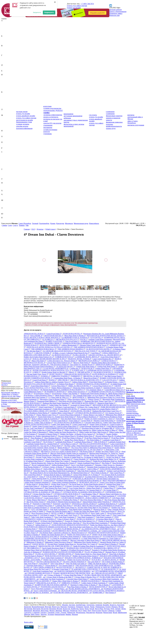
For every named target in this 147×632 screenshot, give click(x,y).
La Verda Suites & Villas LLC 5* (60, 397)
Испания (4, 88)
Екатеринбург (44, 223)
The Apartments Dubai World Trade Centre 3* (96, 515)
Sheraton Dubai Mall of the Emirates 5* (104, 363)
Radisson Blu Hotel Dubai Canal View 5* (107, 411)
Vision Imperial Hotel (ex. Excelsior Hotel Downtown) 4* (51, 478)
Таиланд (4, 171)
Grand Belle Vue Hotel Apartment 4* (52, 579)
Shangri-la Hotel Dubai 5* (106, 403)
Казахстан (5, 94)
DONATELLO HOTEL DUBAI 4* (84, 504)
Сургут (15, 225)
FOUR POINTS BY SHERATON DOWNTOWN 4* (70, 525)
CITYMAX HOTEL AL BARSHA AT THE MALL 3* (43, 492)
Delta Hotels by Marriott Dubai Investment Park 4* (64, 502)
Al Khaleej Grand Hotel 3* (61, 569)
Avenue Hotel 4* (49, 480)
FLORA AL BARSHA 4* (86, 519)
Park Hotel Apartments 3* (59, 509)
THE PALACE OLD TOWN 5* (86, 351)
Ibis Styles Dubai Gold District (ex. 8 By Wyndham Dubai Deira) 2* (93, 527)
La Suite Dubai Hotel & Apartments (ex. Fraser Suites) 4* (101, 538)
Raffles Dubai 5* (29, 415)
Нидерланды (6, 133)
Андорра (4, 30)
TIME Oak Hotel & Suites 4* (98, 563)
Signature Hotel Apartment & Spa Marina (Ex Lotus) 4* (106, 467)
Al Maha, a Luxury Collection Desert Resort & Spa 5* (71, 353)
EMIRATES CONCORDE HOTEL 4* (37, 355)
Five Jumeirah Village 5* (94, 390)
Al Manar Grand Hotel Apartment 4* (39, 409)
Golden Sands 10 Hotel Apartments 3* (94, 583)
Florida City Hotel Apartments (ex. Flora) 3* (100, 419)
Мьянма (4, 129)
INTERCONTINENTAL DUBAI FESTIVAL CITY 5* (52, 370)
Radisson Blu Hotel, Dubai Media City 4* (104, 459)
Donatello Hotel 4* (30, 417)
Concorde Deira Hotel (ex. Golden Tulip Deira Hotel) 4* (103, 422)
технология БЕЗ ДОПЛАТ (53, 110)
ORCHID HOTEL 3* (85, 372)
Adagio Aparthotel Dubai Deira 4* (89, 463)
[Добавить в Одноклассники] (29, 598)
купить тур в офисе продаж (77, 6)
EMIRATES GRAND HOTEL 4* (78, 513)
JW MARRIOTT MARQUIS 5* (55, 392)
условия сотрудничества (52, 108)
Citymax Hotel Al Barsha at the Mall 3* (59, 577)
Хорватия (4, 192)
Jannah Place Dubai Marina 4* (75, 440)
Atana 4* (42, 477)
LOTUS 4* (28, 359)
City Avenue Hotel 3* (110, 490)
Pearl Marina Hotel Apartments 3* (80, 509)
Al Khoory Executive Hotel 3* (75, 486)
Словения (5, 167)
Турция (4, 177)
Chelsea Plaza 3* (109, 488)
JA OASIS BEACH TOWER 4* (114, 536)
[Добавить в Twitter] (32, 598)
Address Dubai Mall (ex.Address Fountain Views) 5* (53, 382)
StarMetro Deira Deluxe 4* (33, 469)
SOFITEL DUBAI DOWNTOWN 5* (37, 424)
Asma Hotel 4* (44, 563)
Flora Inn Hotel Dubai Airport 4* (72, 419)
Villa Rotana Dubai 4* (87, 451)
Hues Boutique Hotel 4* (52, 438)
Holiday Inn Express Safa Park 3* (79, 560)
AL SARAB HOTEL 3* (109, 569)
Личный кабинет (115, 10)
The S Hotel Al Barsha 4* (100, 473)
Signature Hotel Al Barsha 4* (76, 467)
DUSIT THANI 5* (56, 374)
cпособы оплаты (22, 126)
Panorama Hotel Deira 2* (35, 565)
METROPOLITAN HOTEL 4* (35, 363)
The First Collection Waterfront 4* (74, 562)
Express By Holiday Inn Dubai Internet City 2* (81, 521)
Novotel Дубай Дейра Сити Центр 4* (49, 457)
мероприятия (68, 114)
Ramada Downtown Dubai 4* (81, 461)
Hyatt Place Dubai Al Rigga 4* (72, 438)
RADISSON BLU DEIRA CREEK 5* (48, 343)
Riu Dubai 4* (106, 463)
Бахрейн (4, 38)
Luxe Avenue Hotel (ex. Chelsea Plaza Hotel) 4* (85, 488)
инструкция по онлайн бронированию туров (24, 121)
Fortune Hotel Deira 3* (103, 368)
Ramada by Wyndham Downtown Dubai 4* (76, 550)
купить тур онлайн (74, 7)
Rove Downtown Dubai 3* (41, 513)
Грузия (3, 63)
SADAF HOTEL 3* (39, 544)
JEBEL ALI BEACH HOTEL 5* (79, 386)
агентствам (47, 106)
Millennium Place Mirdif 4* (115, 415)
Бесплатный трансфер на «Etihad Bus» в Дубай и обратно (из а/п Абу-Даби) (10, 394)
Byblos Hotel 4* (32, 484)
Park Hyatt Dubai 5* (73, 341)
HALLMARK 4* (36, 336)
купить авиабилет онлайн (25, 116)
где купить (93, 115)
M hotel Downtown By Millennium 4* (49, 455)
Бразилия (4, 44)
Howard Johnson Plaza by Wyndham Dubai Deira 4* (76, 436)
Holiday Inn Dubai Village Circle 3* (108, 451)
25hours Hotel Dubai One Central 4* (57, 461)
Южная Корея (6, 216)
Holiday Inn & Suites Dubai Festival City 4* (39, 357)
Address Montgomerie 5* (70, 345)
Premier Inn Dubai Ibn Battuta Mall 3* (59, 511)
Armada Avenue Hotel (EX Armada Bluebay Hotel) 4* (99, 409)
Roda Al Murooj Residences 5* (87, 417)
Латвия (4, 111)
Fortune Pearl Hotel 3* (68, 496)
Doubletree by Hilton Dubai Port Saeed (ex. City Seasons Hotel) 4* (79, 490)
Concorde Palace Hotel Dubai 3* (77, 579)
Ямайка (4, 219)
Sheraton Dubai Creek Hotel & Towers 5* (94, 345)
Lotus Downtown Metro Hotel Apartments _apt (106, 579)
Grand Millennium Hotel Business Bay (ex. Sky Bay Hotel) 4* (81, 449)
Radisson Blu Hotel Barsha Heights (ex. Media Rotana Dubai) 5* (103, 393)
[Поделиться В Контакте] (34, 598)
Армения (4, 34)
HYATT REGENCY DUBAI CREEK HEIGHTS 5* (42, 337)
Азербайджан (6, 26)
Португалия (5, 146)
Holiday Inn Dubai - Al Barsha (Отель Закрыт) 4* (77, 434)
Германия (4, 59)
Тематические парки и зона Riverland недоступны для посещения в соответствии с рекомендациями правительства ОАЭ (135, 405)
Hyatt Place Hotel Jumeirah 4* (70, 536)
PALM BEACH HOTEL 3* (103, 372)
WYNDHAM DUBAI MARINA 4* (89, 480)
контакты (130, 115)
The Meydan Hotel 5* (34, 351)
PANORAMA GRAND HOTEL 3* (53, 587)
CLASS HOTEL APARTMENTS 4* (56, 368)
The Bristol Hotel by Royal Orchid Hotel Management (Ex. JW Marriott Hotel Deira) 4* (60, 473)
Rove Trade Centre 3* (98, 513)
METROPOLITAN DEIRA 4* (89, 361)
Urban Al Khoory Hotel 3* (66, 519)
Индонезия (5, 80)
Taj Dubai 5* (100, 434)
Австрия (4, 24)
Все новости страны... (137, 441)
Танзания (4, 173)
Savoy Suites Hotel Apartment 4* (52, 558)
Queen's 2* (30, 525)
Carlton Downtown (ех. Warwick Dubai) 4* (62, 361)
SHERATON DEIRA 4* (104, 364)
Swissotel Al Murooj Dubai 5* (48, 434)
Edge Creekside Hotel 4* (116, 509)
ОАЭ (3, 138)
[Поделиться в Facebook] (25, 598)
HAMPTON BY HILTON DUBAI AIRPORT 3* (52, 585)
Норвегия (4, 134)
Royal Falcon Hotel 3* (115, 513)
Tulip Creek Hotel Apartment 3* (42, 517)
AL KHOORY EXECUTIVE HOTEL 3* (85, 569)
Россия (3, 150)
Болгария (4, 42)
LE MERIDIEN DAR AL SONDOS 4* (75, 337)
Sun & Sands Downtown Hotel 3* (54, 548)
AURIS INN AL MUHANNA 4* (84, 478)
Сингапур (5, 165)
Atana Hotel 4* (64, 411)
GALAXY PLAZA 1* (110, 380)
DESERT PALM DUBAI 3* (91, 581)
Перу (3, 144)
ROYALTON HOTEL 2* (65, 567)
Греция (3, 61)
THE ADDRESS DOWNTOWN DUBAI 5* (89, 347)
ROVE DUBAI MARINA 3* (50, 345)
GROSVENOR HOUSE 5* (53, 336)
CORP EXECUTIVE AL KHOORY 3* (37, 581)
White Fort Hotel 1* (46, 529)
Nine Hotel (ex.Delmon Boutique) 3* (36, 507)
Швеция (4, 204)
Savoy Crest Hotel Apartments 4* (82, 465)
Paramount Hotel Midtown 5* (47, 401)
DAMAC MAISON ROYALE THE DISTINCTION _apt (73, 573)
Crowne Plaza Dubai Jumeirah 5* (70, 415)
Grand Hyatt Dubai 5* (54, 334)
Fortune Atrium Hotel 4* (43, 523)
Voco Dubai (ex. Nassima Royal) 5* (82, 364)
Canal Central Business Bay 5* (103, 359)
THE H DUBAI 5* (100, 442)
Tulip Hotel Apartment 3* (86, 517)
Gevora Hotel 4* (86, 421)
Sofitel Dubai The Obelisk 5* (59, 405)
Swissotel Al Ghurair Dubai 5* (81, 405)
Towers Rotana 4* (51, 565)
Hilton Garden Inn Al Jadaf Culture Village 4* (48, 430)
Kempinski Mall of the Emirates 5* (36, 397)
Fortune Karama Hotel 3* (50, 496)
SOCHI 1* (84, 339)
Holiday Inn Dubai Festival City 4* (79, 535)
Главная (27, 229)
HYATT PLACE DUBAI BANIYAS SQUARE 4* (41, 536)
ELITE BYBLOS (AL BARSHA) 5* (105, 374)
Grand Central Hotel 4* (81, 424)
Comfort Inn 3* (75, 368)
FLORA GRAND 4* (80, 355)
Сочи (10, 225)
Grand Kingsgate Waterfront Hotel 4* (92, 426)
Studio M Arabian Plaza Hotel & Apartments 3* (89, 546)
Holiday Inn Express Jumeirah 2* (54, 560)
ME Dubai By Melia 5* (114, 395)
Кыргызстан (5, 107)
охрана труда (110, 128)
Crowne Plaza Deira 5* (59, 386)
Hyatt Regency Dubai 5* (42, 393)
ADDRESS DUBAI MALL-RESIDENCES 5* (79, 343)
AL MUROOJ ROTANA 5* (62, 355)
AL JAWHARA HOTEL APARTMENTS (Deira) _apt (100, 529)
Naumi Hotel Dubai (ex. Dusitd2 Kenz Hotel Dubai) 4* (57, 417)
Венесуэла (5, 51)
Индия (3, 78)
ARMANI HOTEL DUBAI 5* (34, 334)
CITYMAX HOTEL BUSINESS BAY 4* (89, 413)
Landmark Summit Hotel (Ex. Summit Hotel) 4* (43, 444)
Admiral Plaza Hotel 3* (114, 484)
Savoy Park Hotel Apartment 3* (42, 589)
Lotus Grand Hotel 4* (117, 444)
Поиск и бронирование (117, 11)
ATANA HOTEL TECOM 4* (81, 411)
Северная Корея (7, 156)
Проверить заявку (115, 13)
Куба (3, 105)
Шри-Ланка (5, 206)
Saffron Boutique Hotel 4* (61, 465)
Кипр (3, 100)
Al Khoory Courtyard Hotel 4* (65, 407)
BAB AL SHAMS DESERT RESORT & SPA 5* (50, 359)
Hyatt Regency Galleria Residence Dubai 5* (39, 395)
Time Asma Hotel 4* (31, 563)
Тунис (3, 175)
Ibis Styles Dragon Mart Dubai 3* (91, 500)
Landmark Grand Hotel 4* (112, 440)
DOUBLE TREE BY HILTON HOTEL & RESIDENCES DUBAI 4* (98, 506)
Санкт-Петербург (25, 223)
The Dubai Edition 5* (94, 440)
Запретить (37, 12)
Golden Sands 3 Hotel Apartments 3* (103, 496)
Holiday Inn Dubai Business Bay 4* (53, 535)
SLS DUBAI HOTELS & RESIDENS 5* (68, 422)
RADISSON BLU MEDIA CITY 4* (107, 548)
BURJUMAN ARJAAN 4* (89, 482)
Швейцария (5, 202)
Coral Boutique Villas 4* (89, 494)
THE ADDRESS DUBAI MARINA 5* (71, 349)
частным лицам (21, 111)
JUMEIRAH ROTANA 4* (64, 357)
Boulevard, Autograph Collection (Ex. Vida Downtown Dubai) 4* (46, 364)
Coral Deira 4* (96, 353)
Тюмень (22, 225)
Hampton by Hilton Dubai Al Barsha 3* (84, 585)
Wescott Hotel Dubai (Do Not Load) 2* (37, 569)
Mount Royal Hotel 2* (91, 378)
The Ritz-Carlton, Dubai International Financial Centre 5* (83, 446)
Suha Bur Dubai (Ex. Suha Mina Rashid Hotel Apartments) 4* (55, 471)
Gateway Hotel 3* (83, 496)
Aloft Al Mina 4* (93, 469)
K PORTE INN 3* (78, 370)
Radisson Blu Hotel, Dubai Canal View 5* (99, 401)
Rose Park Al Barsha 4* (117, 554)
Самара (4, 225)
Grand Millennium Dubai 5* (33, 392)
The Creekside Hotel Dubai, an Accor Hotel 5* (89, 395)
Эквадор (4, 210)
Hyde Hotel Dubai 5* (96, 382)
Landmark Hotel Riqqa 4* (64, 442)
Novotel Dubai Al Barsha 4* (108, 544)
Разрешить (49, 12)
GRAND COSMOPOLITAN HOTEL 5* (38, 378)
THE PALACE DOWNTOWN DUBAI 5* (94, 444)
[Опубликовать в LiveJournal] (27, 598)
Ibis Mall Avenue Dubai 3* (114, 376)
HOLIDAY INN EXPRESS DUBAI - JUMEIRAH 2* (84, 558)
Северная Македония (5, 159)
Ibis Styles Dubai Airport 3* (36, 502)
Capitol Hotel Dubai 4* (32, 486)
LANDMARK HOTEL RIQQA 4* (87, 357)
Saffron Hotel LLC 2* (43, 525)
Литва (3, 113)
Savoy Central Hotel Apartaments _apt (47, 591)
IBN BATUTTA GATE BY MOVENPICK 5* (40, 384)
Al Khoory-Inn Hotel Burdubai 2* (52, 521)
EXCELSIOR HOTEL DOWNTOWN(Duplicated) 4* (65, 477)
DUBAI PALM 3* (87, 368)
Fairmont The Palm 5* (31, 390)
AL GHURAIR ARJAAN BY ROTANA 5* (58, 351)
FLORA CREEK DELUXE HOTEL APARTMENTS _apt (105, 575)
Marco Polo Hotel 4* (39, 361)
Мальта (4, 123)
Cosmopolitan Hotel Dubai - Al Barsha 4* (68, 378)
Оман (3, 140)
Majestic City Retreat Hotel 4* (115, 446)
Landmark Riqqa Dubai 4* (83, 442)
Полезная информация (10, 398)
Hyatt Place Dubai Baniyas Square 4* (97, 438)
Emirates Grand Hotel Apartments (100, 339)
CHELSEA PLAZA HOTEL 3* (106, 573)
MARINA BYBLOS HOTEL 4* (35, 540)
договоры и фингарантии (52, 115)
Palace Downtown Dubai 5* (77, 399)
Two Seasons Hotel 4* (66, 565)
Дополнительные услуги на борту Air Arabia (12, 389)
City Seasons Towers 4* (113, 413)
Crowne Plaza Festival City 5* (102, 386)
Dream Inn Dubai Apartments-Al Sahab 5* (87, 388)
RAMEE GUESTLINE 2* (55, 341)
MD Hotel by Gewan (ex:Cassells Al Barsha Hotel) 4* (59, 451)
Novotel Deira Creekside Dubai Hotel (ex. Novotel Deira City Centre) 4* (72, 544)
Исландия (5, 86)
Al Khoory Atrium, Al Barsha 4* (53, 467)
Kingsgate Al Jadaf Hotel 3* (42, 504)
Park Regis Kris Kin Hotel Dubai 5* (71, 401)
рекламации (47, 127)
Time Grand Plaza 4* (117, 473)
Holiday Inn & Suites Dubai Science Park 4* (107, 535)
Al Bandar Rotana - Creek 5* (115, 382)
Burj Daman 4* (111, 592)
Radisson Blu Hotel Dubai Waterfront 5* (57, 403)
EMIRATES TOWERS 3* (71, 583)
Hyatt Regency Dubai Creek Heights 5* (65, 393)
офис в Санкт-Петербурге (133, 122)
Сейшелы (4, 162)
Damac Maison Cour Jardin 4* (94, 415)
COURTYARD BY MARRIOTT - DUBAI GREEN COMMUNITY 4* (86, 498)
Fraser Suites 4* (74, 421)
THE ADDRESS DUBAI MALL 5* (43, 349)
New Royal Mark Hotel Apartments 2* (96, 523)
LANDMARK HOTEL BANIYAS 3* (100, 370)
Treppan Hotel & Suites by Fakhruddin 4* (58, 475)
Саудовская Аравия (8, 154)
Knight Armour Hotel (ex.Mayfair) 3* (55, 372)
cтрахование (47, 125)
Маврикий (5, 117)
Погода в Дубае (12, 437)
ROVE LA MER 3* (58, 513)
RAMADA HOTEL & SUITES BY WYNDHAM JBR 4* (63, 552)
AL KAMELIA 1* (48, 339)
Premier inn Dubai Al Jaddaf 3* (34, 511)
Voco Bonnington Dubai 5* (73, 455)
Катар (3, 98)
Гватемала (5, 57)
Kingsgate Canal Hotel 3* (62, 504)
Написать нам (114, 15)
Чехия (3, 198)
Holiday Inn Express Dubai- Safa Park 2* (67, 523)
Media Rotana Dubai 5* (63, 395)
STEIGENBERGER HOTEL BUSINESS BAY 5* (63, 428)
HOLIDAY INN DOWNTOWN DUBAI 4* (103, 533)
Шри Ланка (35, 614)
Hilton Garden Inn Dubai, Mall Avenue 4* (93, 432)
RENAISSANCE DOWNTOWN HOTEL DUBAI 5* (106, 336)
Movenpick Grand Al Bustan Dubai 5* (53, 399)
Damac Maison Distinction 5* (62, 388)
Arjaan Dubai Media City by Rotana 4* (86, 475)
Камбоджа (5, 96)
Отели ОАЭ (6, 383)
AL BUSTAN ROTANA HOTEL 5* (99, 349)
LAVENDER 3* (117, 585)
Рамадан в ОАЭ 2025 (9, 400)
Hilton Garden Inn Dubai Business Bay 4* (63, 432)
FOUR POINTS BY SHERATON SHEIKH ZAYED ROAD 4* (46, 527)
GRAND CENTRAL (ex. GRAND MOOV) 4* (105, 355)
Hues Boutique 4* (37, 438)
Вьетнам (4, 53)
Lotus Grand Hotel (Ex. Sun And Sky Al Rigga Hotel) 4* (43, 446)
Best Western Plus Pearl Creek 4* (56, 488)
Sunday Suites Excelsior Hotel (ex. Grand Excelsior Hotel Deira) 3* (55, 426)
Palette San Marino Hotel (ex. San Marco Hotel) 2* (107, 525)
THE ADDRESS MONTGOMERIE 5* (49, 440)
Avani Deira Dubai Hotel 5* (110, 357)
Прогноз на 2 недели (17, 438)
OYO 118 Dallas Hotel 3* (40, 509)
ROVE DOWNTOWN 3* (98, 587)
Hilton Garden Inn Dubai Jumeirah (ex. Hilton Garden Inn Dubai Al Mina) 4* (91, 430)
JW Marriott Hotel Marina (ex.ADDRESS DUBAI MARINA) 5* (62, 390)
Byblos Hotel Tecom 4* (59, 484)
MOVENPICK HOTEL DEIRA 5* (84, 403)
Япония (4, 221)
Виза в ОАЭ (5, 406)
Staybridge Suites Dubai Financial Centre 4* (71, 469)
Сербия (4, 163)
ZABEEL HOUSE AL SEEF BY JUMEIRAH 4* (104, 567)
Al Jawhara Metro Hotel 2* (105, 519)
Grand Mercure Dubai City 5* (115, 390)
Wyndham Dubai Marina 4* (65, 480)
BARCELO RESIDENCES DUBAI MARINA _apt (76, 571)
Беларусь (4, 40)
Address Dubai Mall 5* (80, 382)
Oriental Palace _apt (61, 589)
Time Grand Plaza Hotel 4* (33, 475)
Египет (4, 73)
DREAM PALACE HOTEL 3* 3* (49, 583)
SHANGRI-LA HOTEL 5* (40, 421)
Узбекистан (5, 181)
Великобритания (7, 48)
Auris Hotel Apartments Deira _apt (44, 571)
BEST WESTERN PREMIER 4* (114, 480)
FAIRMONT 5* (76, 376)
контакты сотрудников (136, 125)
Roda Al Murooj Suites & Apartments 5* (46, 419)
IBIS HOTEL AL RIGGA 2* (93, 376)
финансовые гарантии (114, 116)
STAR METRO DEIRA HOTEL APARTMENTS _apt (72, 592)
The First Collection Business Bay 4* (49, 562)
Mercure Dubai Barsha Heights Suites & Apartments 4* (69, 453)
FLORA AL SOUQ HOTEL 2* (46, 554)
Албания (4, 28)
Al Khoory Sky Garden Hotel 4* (88, 407)
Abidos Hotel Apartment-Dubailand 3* (65, 482)
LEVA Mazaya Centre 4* (69, 444)
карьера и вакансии (113, 118)
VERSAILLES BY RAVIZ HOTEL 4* (77, 374)
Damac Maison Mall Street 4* (37, 500)
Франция (4, 189)
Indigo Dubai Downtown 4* (92, 536)
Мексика (4, 127)
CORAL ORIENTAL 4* (110, 353)
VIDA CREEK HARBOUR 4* (44, 567)
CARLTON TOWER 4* (42, 353)
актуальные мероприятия (73, 116)
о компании (110, 111)
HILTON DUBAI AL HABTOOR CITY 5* (86, 380)
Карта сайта (28, 622)
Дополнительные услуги (11, 387)
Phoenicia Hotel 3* (100, 509)
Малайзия (5, 119)
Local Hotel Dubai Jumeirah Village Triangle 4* (40, 448)
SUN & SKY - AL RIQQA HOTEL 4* (105, 560)
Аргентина (5, 32)
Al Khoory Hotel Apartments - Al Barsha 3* (102, 486)
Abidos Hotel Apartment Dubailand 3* (37, 482)
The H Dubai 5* (48, 442)
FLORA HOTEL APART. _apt (34, 577)
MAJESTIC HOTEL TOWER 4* (79, 359)
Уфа (27, 225)
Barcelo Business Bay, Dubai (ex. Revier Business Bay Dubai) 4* (53, 463)
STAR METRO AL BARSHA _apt (40, 592)
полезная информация (24, 128)
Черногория (5, 196)
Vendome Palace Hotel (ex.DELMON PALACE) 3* (42, 550)
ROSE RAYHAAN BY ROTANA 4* (58, 556)
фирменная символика (114, 122)
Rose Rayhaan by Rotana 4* (34, 556)
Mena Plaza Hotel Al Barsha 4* (75, 336)
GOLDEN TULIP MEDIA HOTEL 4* (67, 529)
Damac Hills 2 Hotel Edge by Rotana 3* (66, 581)
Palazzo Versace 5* (94, 399)
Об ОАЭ (4, 385)
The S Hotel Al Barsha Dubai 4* (113, 562)
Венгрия (4, 49)
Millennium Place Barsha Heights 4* (86, 542)
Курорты (40, 229)
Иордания (5, 82)
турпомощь (47, 134)
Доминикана (6, 69)
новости (109, 120)
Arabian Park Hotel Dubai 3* (86, 366)
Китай (3, 102)
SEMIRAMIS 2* (98, 592)
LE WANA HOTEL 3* (32, 587)
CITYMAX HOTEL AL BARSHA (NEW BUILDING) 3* (83, 492)
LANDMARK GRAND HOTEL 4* (36, 538)
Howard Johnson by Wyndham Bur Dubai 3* (63, 500)
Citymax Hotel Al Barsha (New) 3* (87, 577)
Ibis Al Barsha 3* (105, 585)
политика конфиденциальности (114, 125)
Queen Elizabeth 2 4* (81, 459)
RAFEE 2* (53, 380)
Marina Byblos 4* (64, 448)
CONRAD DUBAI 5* (109, 361)
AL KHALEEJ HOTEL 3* (65, 366)
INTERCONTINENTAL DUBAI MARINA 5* (92, 384)
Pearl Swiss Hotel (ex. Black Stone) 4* (59, 459)
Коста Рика (5, 104)
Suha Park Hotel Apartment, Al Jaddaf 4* (91, 471)
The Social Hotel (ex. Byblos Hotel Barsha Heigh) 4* (87, 484)
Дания (3, 67)
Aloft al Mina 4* (49, 469)
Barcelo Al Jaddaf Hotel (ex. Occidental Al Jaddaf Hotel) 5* (84, 457)
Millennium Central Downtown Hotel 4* (59, 542)
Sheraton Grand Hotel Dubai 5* (104, 421)
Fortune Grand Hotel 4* (59, 421)
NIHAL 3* (72, 372)
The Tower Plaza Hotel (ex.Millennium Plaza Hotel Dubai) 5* (92, 448)
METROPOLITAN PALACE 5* (67, 339)
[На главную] (8, 17)
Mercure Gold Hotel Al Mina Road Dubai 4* (85, 540)
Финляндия (5, 187)
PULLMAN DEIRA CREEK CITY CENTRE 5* (41, 411)
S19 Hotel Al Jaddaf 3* (48, 515)
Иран (3, 84)
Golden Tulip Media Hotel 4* (61, 424)
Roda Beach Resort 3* (109, 511)
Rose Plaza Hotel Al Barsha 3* (77, 587)
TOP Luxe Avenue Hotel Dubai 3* (43, 490)
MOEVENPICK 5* (79, 397)
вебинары (67, 118)
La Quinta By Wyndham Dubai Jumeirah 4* (65, 538)
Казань (52, 223)
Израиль (4, 76)
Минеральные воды (81, 223)
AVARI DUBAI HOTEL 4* (72, 334)
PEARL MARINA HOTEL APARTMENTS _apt (86, 589)
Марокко (4, 125)
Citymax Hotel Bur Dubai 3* (43, 494)
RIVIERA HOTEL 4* (66, 554)
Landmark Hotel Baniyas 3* (107, 504)
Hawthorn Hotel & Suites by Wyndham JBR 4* (98, 428)
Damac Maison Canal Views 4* (47, 415)
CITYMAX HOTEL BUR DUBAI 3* (67, 494)
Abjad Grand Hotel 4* (46, 407)
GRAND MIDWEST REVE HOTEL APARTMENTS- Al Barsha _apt (76, 531)
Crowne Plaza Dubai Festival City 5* (59, 363)
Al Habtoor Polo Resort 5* (66, 384)
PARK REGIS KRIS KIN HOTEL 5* (66, 409)
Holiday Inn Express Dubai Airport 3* (86, 556)
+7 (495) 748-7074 (87, 4)
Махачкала (69, 223)
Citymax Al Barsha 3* (55, 575)
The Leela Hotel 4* (94, 562)
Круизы (107, 609)
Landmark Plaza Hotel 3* (45, 506)
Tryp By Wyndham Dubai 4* (94, 552)
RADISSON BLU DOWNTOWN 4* (80, 548)
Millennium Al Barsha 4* (35, 542)
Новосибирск (94, 223)
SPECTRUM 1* (63, 380)
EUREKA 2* (45, 376)
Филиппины (6, 185)
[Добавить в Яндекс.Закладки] (37, 598)
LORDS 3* (37, 372)
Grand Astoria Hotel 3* (52, 498)
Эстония (4, 212)
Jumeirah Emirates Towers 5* (113, 388)
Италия (4, 90)
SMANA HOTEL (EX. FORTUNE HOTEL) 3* (55, 546)
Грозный (35, 223)
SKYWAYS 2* (80, 567)
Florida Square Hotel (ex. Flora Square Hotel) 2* (91, 554)
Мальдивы (5, 121)
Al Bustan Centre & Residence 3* (52, 486)
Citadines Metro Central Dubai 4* (62, 413)
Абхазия (4, 22)
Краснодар (60, 223)
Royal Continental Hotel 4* (41, 465)
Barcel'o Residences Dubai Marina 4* (37, 413)
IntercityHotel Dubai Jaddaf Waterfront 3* (97, 502)
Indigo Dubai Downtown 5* (77, 392)
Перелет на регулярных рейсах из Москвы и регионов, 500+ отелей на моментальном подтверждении (136, 432)
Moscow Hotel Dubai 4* (81, 363)
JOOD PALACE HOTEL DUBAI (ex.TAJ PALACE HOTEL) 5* (50, 347)
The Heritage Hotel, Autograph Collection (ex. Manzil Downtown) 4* (63, 533)
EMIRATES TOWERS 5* (61, 376)
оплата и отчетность (50, 117)
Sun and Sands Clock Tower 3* (37, 374)
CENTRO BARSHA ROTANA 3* (40, 573)
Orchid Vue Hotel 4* (113, 457)
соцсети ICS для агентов (52, 123)
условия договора (22, 124)
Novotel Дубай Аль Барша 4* (94, 455)
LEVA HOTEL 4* (96, 337)
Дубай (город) (50, 229)
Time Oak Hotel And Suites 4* (76, 563)
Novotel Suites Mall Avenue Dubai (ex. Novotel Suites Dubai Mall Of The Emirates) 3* (80, 507)
